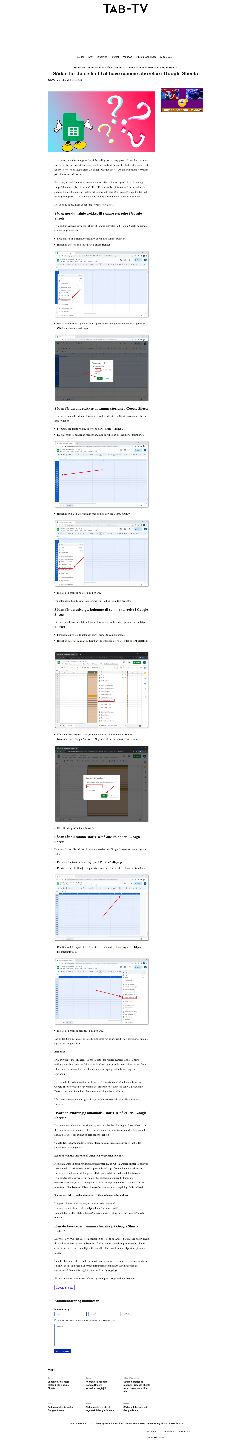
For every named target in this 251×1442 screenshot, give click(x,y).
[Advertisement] (125, 35)
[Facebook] (50, 86)
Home (77, 67)
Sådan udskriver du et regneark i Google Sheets (99, 1408)
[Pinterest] (62, 86)
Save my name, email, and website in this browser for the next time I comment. (87, 1320)
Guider (90, 67)
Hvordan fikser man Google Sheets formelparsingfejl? (96, 1385)
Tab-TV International (58, 80)
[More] (74, 86)
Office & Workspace (131, 1378)
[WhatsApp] (68, 86)
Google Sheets (64, 1287)
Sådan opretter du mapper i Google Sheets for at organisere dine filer (136, 1386)
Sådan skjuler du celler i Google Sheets (61, 1408)
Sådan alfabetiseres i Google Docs (135, 1408)
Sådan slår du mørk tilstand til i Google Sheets (58, 1385)
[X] (56, 86)
